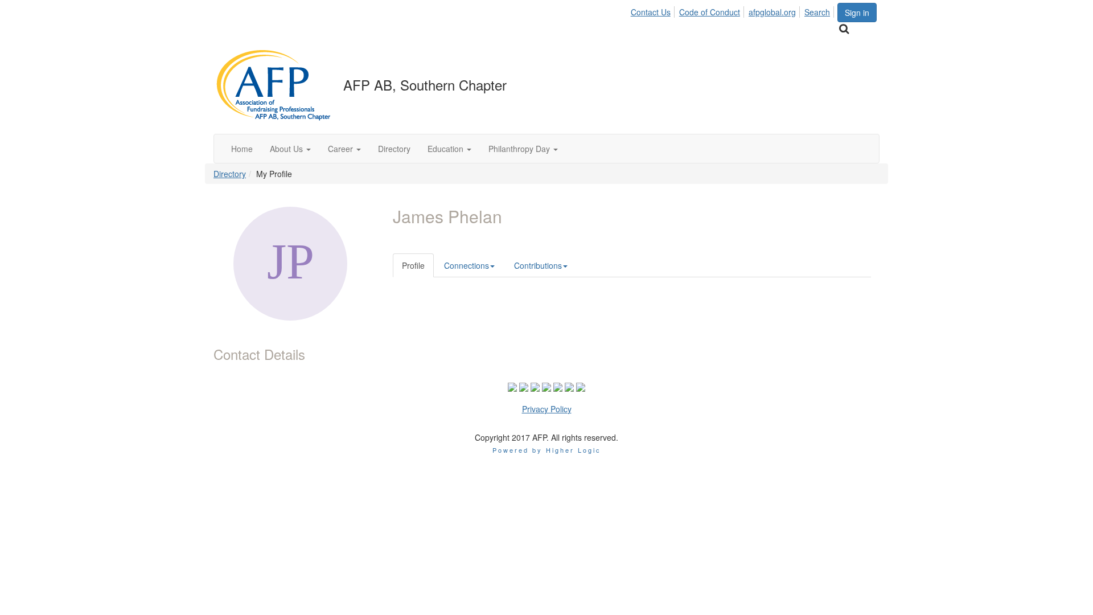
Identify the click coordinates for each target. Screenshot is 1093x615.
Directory (229, 173)
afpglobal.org (772, 12)
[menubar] (733, 10)
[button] (290, 148)
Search (817, 12)
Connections (466, 265)
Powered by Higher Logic (546, 449)
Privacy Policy (547, 409)
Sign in (857, 12)
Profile (413, 265)
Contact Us (651, 12)
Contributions (538, 265)
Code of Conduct (709, 12)
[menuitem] (654, 10)
